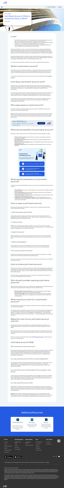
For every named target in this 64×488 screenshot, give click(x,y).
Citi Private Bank (17, 449)
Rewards (5, 448)
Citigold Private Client (18, 443)
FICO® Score (32, 422)
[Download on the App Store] (18, 457)
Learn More (41, 123)
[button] (2, 7)
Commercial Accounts (29, 445)
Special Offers (6, 452)
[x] (56, 456)
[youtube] (59, 456)
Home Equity (38, 448)
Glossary (46, 422)
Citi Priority (17, 447)
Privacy (20, 462)
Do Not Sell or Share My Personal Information (36, 462)
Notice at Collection (25, 462)
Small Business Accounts (28, 443)
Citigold (16, 445)
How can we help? (51, 6)
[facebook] (53, 456)
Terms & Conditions (15, 462)
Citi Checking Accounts (37, 336)
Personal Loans (38, 450)
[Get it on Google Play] (8, 457)
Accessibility (47, 462)
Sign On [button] (60, 7)
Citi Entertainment (7, 450)
